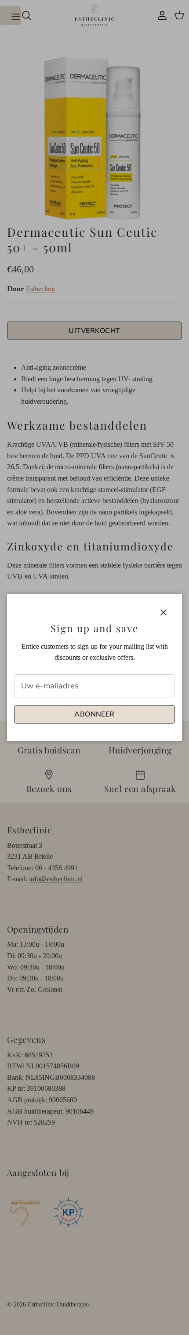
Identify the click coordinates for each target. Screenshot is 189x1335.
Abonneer (94, 714)
